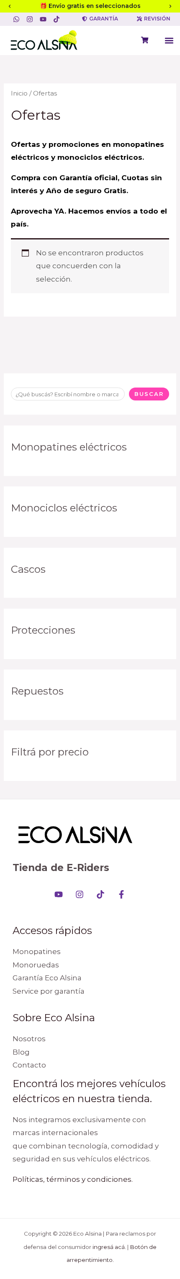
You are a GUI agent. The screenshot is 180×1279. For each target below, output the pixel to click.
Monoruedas (36, 965)
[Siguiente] (170, 6)
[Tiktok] (100, 894)
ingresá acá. (109, 1247)
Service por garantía (49, 991)
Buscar (149, 393)
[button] (169, 40)
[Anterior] (9, 6)
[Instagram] (79, 894)
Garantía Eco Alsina (47, 978)
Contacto (29, 1065)
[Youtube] (59, 894)
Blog (21, 1052)
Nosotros (29, 1039)
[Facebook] (121, 894)
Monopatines (37, 951)
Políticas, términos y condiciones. (73, 1179)
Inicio (19, 93)
